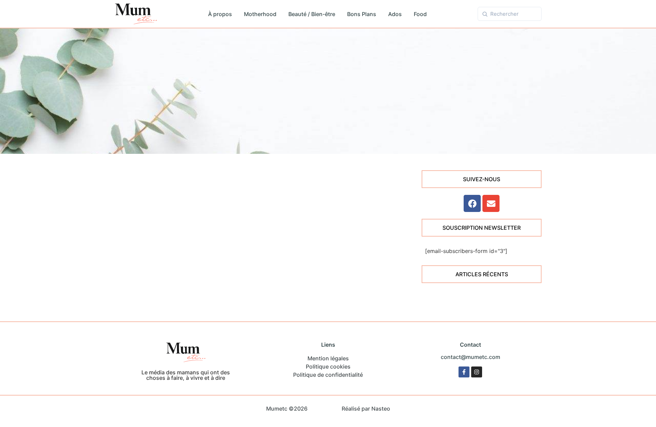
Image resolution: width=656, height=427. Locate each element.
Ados (395, 14)
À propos (220, 14)
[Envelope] (491, 203)
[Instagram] (476, 371)
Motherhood (260, 14)
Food (420, 14)
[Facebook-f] (464, 371)
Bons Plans (361, 14)
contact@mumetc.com (470, 356)
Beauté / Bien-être (311, 14)
